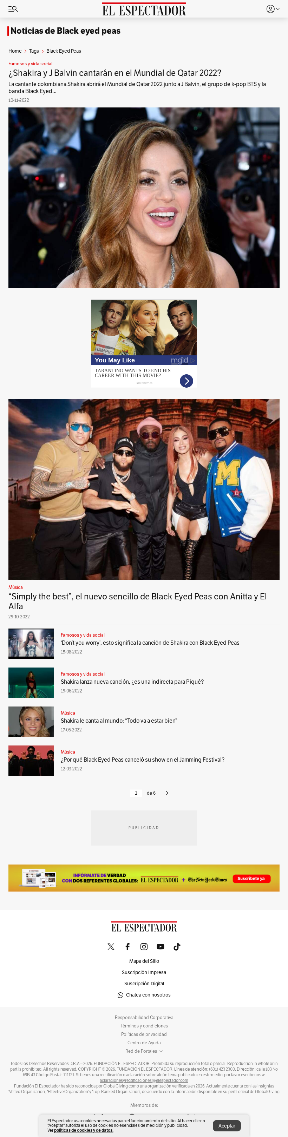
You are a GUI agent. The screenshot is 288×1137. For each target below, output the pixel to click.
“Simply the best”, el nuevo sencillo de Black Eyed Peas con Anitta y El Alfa (137, 601)
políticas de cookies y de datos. (83, 1130)
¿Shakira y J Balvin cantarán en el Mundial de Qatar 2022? (115, 73)
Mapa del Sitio (144, 961)
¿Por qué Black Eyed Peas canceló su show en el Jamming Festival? (142, 759)
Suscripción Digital (144, 984)
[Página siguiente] (167, 796)
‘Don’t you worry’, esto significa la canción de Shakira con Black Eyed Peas (150, 642)
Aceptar (226, 1126)
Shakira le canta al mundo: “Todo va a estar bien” (119, 720)
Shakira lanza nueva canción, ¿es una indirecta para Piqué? (132, 681)
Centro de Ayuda (144, 1042)
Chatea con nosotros (148, 995)
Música (15, 587)
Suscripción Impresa (144, 972)
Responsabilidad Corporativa (144, 1017)
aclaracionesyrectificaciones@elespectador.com (144, 1080)
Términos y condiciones (144, 1026)
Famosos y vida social (30, 64)
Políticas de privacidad (144, 1034)
